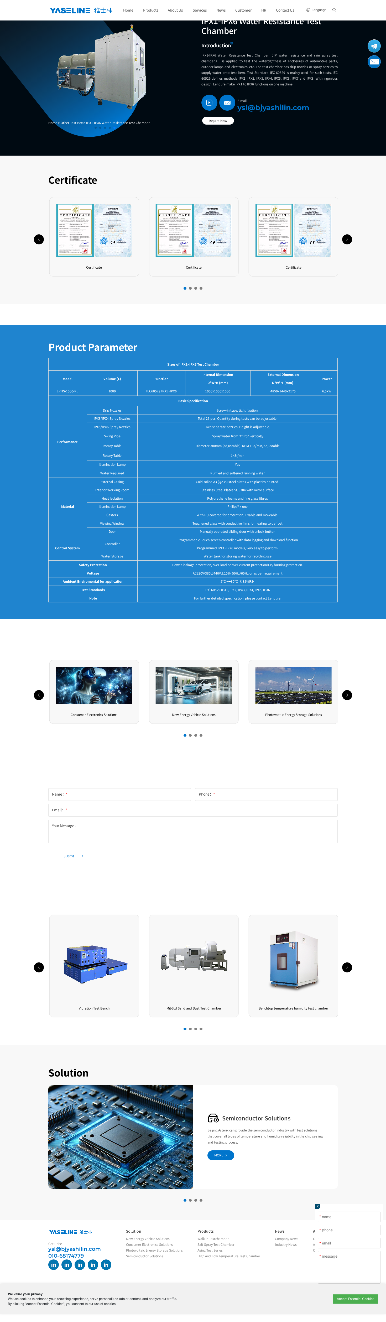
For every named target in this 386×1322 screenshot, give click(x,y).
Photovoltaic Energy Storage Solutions (259, 1121)
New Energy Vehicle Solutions (148, 1238)
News (280, 1231)
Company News (286, 1238)
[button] (185, 288)
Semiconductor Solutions (144, 1256)
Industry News (286, 1244)
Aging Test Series (210, 1250)
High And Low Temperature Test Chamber (228, 1256)
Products (205, 1231)
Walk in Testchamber (213, 1238)
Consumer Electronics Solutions (149, 1244)
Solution (133, 1231)
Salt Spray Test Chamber (215, 1244)
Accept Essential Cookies (355, 1299)
